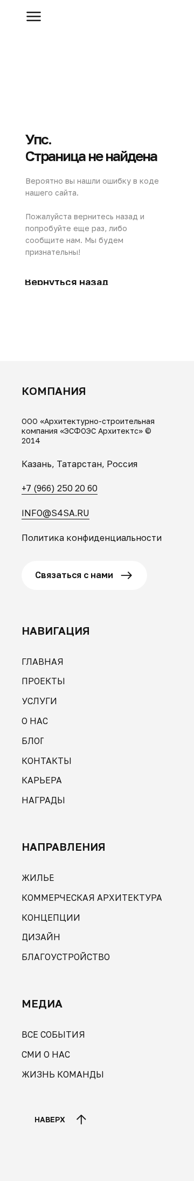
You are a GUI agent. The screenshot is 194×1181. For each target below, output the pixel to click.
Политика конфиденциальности (92, 537)
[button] (34, 16)
